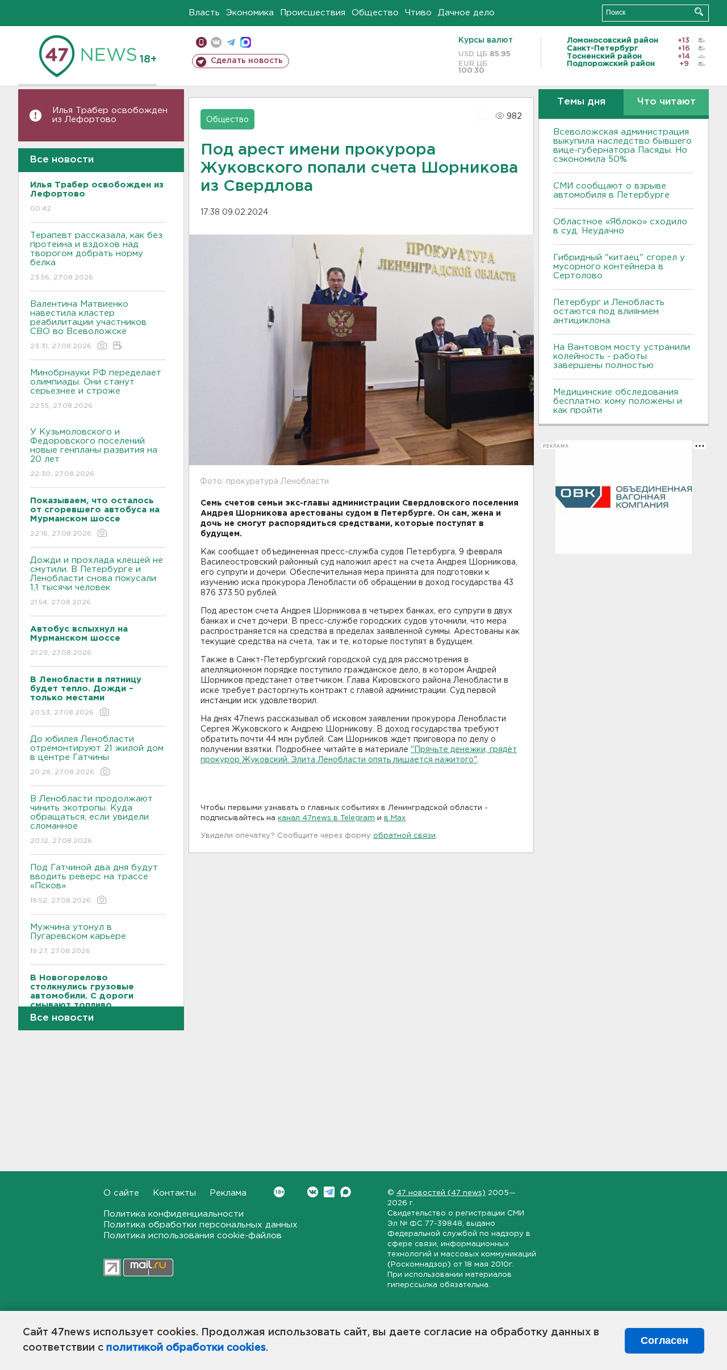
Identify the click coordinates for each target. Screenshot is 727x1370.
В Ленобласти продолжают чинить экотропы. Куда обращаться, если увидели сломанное (91, 819)
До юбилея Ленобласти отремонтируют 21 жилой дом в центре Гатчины (97, 755)
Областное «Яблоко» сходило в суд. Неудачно (620, 226)
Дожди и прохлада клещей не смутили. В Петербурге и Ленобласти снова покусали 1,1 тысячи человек (96, 581)
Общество (375, 12)
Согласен (664, 1340)
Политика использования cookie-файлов (192, 1235)
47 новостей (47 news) (441, 1193)
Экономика (250, 12)
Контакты (174, 1193)
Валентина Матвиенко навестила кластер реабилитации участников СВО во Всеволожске (88, 324)
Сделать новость (247, 60)
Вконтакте (312, 1192)
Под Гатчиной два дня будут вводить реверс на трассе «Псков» (94, 884)
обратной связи (404, 836)
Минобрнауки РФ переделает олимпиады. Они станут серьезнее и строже (95, 389)
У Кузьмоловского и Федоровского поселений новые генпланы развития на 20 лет (93, 452)
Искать (699, 11)
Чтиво (418, 12)
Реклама (228, 1193)
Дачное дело (466, 12)
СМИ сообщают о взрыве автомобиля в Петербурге (611, 190)
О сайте (121, 1193)
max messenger (245, 42)
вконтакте (216, 42)
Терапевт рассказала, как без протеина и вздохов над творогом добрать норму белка (96, 256)
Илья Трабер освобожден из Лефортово (110, 115)
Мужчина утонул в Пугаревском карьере (79, 939)
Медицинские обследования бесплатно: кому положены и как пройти (617, 401)
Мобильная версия (201, 42)
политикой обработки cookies (186, 1347)
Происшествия (312, 12)
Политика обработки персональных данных (200, 1225)
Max (345, 1192)
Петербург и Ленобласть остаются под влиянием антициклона (609, 311)
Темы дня (581, 102)
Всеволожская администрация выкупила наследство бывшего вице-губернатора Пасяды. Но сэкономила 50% (622, 145)
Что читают (666, 102)
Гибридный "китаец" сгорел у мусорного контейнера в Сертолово (619, 266)
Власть (204, 12)
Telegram (329, 1192)
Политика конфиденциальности (173, 1214)
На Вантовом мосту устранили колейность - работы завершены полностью (621, 356)
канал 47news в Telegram (326, 818)
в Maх (395, 818)
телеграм (230, 42)
